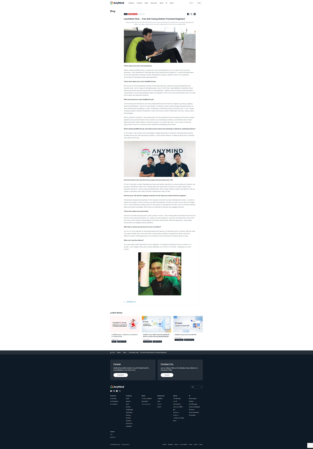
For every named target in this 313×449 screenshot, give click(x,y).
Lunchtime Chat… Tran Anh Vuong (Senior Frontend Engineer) (148, 352)
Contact (167, 375)
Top (113, 352)
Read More (120, 375)
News (119, 352)
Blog (124, 352)
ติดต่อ (199, 3)
